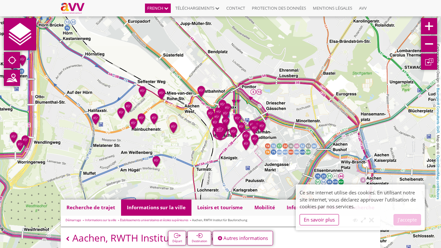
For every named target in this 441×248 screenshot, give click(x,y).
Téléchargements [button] (195, 8)
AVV (363, 8)
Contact (235, 8)
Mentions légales (332, 8)
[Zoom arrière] (429, 44)
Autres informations (245, 238)
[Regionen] (12, 78)
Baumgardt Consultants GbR (438, 110)
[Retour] (68, 239)
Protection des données (279, 8)
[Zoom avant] (429, 26)
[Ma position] (12, 60)
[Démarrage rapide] (20, 34)
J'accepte (407, 219)
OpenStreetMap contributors (438, 177)
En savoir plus (319, 219)
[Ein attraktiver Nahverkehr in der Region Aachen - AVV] (75, 8)
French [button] (155, 8)
